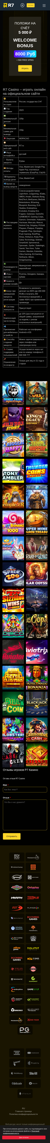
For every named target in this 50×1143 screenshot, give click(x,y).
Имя (5, 785)
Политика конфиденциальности (23, 1114)
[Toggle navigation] (44, 5)
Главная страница (23, 1111)
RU (23, 1108)
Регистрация (30, 5)
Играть (25, 68)
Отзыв (6, 798)
